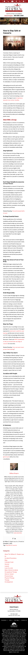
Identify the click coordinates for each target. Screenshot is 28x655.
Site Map (16, 620)
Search (20, 1)
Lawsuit (7, 566)
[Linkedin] (15, 538)
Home (4, 1)
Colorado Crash (9, 562)
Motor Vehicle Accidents (11, 570)
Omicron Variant (9, 574)
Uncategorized (9, 582)
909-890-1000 (18, 15)
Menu (23, 1)
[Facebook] (13, 538)
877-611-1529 (16, 615)
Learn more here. (18, 532)
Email (12, 1)
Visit (16, 1)
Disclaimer (4, 620)
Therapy (7, 580)
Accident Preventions (10, 558)
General (7, 564)
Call (8, 1)
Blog (6, 560)
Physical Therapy (9, 578)
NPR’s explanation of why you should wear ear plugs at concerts (13, 341)
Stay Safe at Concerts (11, 545)
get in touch (6, 456)
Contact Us (24, 620)
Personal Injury (9, 576)
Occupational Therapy (11, 572)
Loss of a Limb (9, 568)
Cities (10, 620)
